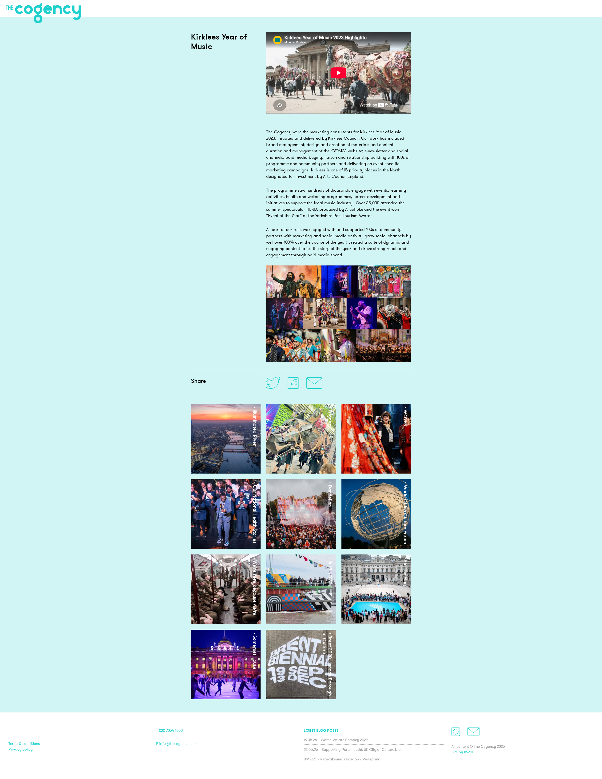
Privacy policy (20, 749)
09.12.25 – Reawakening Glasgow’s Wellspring (342, 759)
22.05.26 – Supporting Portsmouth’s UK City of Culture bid (352, 749)
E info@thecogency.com (176, 743)
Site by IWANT (463, 752)
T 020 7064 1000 (169, 730)
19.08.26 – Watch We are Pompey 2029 (336, 739)
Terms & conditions (24, 743)
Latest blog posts (321, 730)
